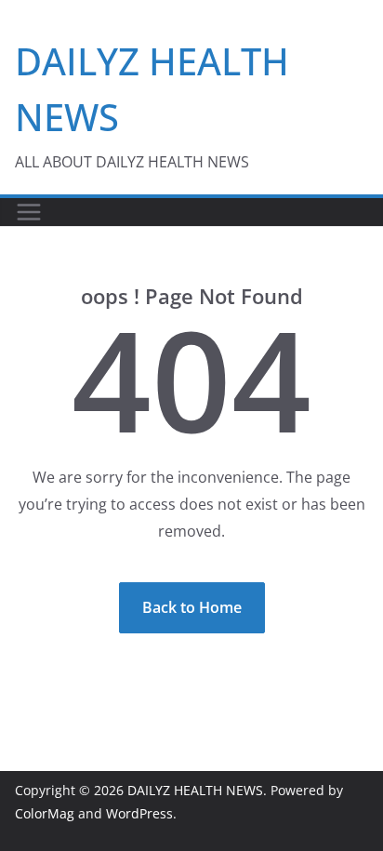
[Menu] (29, 212)
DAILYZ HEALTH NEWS (195, 790)
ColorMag (44, 813)
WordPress (139, 813)
